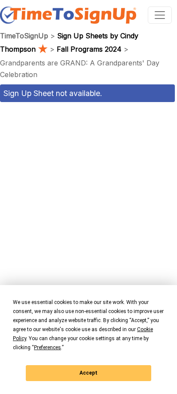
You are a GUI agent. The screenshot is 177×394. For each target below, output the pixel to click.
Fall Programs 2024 (89, 49)
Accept (88, 373)
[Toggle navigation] (160, 15)
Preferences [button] (47, 347)
